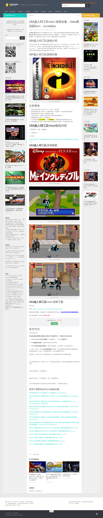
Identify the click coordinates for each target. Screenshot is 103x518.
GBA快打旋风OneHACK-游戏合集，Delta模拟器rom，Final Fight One (47, 392)
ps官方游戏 (14, 296)
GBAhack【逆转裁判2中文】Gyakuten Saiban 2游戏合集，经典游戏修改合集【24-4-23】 (53, 427)
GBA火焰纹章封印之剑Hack (12, 284)
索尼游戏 (28, 11)
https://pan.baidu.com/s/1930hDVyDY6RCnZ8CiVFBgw (47, 309)
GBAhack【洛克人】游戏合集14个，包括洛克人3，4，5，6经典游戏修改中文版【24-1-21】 (14, 257)
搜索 (6, 35)
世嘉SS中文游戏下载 (18, 302)
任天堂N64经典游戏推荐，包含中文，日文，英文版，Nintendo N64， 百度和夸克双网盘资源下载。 (14, 231)
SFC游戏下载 (15, 298)
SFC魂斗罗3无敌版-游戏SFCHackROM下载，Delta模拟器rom (91, 186)
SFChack (85, 182)
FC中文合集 (19, 275)
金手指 (65, 11)
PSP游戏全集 (14, 294)
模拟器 (50, 11)
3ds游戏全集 (7, 275)
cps (11, 275)
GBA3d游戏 (7, 277)
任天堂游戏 (12, 11)
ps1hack (13, 289)
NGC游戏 (7, 289)
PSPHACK (21, 293)
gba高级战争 (13, 286)
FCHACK (6, 163)
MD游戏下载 (19, 286)
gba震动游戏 (7, 286)
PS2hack (7, 206)
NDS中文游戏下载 (8, 287)
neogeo (22, 287)
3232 (6, 265)
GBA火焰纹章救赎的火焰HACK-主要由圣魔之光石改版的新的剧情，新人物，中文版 (14, 97)
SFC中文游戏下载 (8, 298)
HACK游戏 (35, 11)
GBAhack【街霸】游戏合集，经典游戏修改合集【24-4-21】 (45, 444)
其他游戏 (43, 11)
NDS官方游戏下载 (16, 287)
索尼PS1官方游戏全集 (13, 307)
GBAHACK (31, 15)
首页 (6, 11)
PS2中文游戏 (7, 293)
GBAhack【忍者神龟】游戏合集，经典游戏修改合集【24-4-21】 (47, 441)
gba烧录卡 (21, 284)
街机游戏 (7, 309)
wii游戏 (19, 298)
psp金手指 (20, 294)
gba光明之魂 (15, 279)
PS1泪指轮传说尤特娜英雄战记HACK (14, 291)
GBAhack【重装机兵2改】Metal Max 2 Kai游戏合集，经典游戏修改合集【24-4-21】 (52, 431)
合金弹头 (18, 303)
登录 (41, 491)
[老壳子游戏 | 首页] (11, 5)
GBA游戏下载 (8, 281)
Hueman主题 (20, 515)
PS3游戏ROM (15, 293)
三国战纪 (7, 300)
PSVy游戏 (8, 296)
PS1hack (85, 133)
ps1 (10, 289)
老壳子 (31, 29)
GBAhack (14, 277)
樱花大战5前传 (8, 305)
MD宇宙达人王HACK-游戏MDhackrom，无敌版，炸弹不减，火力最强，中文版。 (14, 144)
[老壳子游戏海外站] (24, 15)
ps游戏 (18, 296)
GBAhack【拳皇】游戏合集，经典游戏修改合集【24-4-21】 (45, 437)
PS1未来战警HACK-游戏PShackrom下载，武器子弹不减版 (90, 161)
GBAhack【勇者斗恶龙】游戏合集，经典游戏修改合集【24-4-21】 (47, 434)
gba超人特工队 (36, 454)
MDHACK (7, 141)
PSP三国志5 (7, 294)
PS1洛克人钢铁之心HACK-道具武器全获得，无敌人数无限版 (90, 137)
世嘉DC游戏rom (9, 302)
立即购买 (54, 323)
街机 (22, 307)
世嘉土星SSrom (10, 304)
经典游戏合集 (58, 11)
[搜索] (87, 5)
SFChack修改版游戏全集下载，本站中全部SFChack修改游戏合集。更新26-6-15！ (90, 203)
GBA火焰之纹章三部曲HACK (12, 282)
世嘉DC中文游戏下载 (16, 300)
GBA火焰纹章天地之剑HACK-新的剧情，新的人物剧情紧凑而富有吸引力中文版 (14, 189)
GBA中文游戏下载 (8, 279)
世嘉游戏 (20, 11)
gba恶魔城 (21, 279)
